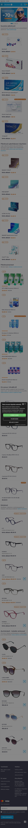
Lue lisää (21, 411)
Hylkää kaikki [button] (14, 419)
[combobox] (23, 404)
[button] (14, 422)
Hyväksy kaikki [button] (14, 415)
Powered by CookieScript (20, 424)
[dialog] (14, 414)
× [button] (24, 404)
